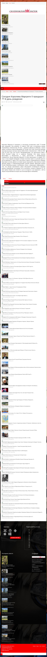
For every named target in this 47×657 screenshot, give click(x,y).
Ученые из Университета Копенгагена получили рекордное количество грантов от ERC (19, 244)
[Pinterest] (29, 538)
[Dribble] (29, 541)
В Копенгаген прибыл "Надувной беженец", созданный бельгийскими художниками (19, 194)
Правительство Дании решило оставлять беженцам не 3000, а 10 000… (16, 437)
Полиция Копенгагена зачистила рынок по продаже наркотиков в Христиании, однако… (20, 291)
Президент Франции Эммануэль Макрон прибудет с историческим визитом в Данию (19, 207)
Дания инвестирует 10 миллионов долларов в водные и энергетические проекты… (19, 350)
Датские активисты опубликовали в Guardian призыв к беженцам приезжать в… (18, 459)
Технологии (12, 452)
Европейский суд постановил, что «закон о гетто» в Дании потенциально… (17, 413)
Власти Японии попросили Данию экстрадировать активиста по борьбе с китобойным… (20, 385)
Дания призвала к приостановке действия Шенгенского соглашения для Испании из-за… (8, 604)
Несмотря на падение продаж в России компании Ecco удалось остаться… (17, 299)
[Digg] (29, 542)
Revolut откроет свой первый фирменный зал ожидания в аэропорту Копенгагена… (8, 595)
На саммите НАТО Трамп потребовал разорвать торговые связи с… (8, 630)
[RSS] (29, 529)
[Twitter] (29, 532)
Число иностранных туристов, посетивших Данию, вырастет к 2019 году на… (18, 266)
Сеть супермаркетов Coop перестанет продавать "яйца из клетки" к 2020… (17, 232)
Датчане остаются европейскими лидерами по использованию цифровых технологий (19, 240)
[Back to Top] (1, 654)
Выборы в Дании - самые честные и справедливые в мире (14, 287)
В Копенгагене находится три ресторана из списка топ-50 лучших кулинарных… (18, 495)
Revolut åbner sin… (6, 41)
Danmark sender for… (6, 25)
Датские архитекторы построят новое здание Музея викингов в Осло (16, 499)
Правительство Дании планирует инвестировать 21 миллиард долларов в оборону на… (20, 343)
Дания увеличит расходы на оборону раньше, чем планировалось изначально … (8, 621)
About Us (3, 214)
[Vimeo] (29, 545)
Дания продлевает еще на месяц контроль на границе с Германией (16, 308)
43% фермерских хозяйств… (7, 66)
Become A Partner (15, 537)
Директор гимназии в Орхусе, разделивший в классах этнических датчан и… (17, 516)
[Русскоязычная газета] (23, 10)
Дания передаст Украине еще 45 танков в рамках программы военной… (17, 359)
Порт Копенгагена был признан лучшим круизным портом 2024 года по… (17, 374)
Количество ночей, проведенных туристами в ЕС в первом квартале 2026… (8, 638)
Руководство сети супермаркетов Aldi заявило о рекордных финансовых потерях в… (19, 317)
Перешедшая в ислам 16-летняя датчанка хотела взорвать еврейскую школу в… (18, 257)
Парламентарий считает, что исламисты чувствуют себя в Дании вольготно (17, 278)
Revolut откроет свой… (6, 51)
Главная (3, 3)
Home (7, 91)
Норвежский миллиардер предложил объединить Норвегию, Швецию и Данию (18, 321)
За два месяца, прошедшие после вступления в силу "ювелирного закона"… (18, 312)
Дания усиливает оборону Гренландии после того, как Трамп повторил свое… (18, 392)
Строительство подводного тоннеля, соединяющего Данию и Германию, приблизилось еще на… (22, 423)
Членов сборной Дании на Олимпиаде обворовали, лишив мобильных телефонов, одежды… (21, 507)
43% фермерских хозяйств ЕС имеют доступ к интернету (8, 613)
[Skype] (29, 544)
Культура (11, 337)
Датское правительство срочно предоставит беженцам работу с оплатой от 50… (18, 219)
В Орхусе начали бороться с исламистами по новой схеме (14, 455)
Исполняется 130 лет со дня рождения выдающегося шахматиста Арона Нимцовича (19, 482)
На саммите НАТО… (6, 82)
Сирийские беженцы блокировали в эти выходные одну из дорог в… (16, 463)
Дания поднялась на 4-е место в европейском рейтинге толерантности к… (17, 486)
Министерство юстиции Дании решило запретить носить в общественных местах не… (19, 199)
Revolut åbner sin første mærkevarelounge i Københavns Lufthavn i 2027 (8, 584)
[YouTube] (29, 535)
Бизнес (10, 43)
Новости (11, 26)
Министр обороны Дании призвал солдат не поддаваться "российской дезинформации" (20, 190)
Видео (7, 3)
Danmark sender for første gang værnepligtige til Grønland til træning (8, 566)
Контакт (13, 3)
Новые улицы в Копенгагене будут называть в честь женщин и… (15, 236)
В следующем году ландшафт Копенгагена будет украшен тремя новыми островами (19, 304)
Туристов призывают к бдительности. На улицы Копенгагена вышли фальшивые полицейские (21, 262)
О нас (10, 3)
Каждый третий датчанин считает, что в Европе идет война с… (15, 295)
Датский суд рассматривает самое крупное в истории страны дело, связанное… (18, 270)
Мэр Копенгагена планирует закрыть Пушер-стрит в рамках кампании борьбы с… (19, 336)
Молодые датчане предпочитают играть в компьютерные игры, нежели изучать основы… (20, 490)
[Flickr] (29, 539)
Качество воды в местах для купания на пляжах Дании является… (15, 223)
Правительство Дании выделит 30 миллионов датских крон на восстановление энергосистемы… (21, 367)
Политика (12, 83)
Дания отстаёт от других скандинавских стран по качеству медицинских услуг (18, 203)
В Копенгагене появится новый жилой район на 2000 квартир (14, 450)
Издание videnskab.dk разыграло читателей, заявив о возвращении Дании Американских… (20, 472)
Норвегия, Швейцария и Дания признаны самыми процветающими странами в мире (19, 430)
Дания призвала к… (6, 58)
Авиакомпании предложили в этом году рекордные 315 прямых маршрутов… (18, 399)
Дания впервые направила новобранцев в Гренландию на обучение (8, 574)
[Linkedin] (29, 537)
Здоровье (12, 204)
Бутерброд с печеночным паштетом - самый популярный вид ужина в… (17, 446)
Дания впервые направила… (8, 32)
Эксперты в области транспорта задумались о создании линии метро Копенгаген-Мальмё (20, 282)
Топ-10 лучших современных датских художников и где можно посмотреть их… (18, 227)
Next (44, 83)
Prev (41, 83)
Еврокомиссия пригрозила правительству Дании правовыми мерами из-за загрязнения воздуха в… (22, 512)
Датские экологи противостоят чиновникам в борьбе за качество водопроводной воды (19, 503)
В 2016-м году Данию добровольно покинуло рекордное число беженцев (17, 249)
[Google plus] (29, 534)
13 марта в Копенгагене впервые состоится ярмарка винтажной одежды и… (18, 253)
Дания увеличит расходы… (7, 74)
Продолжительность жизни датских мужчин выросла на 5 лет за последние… (18, 328)
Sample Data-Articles (14, 196)
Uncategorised (13, 187)
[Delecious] (29, 547)
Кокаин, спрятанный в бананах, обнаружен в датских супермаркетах (16, 406)
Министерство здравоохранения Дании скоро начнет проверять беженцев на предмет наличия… (22, 442)
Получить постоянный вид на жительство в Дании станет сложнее (15, 212)
